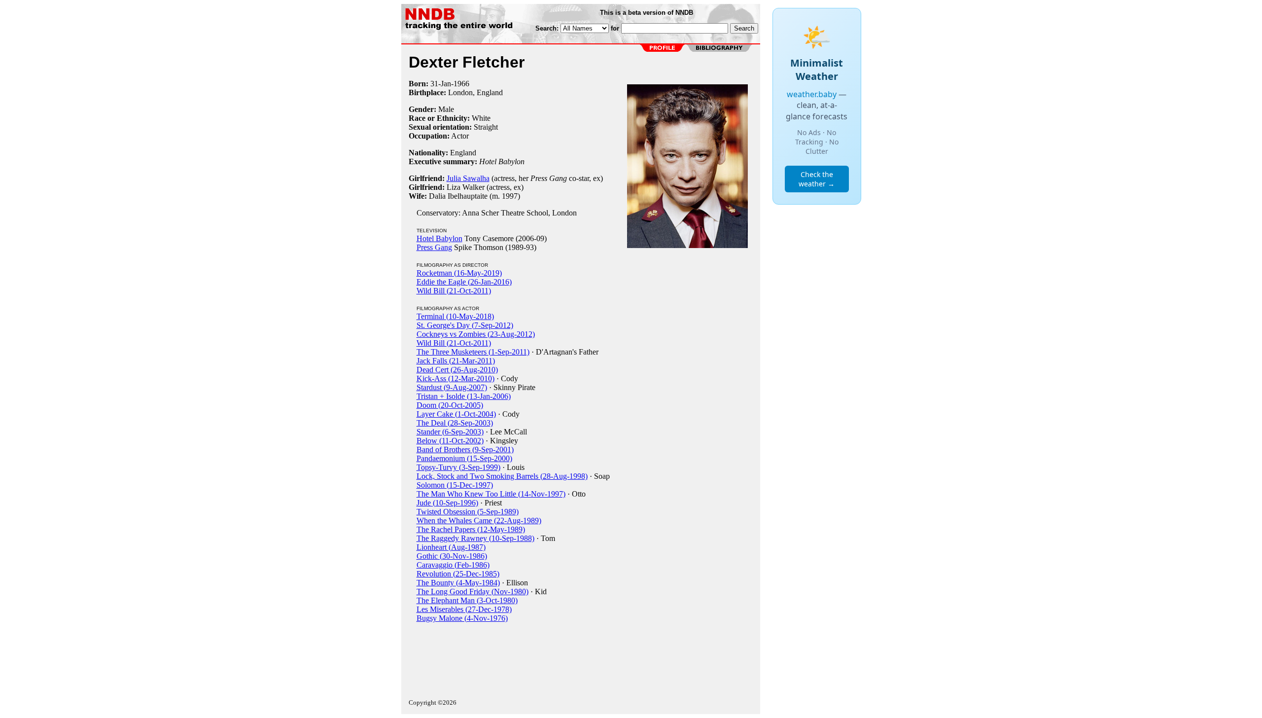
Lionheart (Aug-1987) (451, 547)
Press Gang (434, 247)
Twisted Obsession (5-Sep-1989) (468, 511)
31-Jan (440, 83)
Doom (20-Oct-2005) (450, 405)
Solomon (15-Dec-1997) (455, 485)
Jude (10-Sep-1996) (447, 503)
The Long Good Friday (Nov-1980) (472, 591)
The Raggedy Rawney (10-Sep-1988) (475, 538)
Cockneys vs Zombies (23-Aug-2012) (476, 334)
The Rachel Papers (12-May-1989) (471, 529)
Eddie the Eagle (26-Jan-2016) (464, 282)
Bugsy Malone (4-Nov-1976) (462, 618)
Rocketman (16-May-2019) (459, 273)
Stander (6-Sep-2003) (450, 432)
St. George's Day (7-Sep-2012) (465, 325)
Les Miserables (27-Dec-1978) (464, 609)
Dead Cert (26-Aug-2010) (457, 369)
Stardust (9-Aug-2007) (452, 387)
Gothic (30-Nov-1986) (452, 556)
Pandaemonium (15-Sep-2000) (464, 458)
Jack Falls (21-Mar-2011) (456, 361)
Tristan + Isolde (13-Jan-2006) (464, 396)
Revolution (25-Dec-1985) (458, 574)
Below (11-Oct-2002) (450, 440)
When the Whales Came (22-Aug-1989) (479, 520)
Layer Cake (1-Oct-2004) (456, 414)
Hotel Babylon (439, 238)
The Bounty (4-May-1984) (458, 582)
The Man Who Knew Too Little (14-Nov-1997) (491, 494)
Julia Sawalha (468, 178)
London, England (475, 92)
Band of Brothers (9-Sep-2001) (465, 449)
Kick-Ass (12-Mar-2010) (455, 378)
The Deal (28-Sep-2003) (455, 423)
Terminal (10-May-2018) (455, 316)
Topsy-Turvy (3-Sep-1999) (458, 467)
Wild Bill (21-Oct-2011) (454, 291)
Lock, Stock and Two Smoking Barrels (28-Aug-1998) (502, 476)
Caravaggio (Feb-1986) (453, 565)
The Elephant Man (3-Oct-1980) (467, 600)
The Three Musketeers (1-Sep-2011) (473, 352)
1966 (461, 83)
